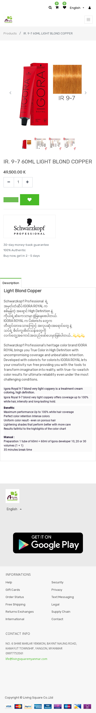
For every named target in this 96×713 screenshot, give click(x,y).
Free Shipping (15, 604)
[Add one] (27, 182)
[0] (57, 7)
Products (10, 33)
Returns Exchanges (20, 611)
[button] (10, 92)
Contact (57, 619)
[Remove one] (8, 182)
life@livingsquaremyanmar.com (26, 659)
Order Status (15, 597)
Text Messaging (62, 597)
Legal (55, 604)
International (15, 619)
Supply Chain (60, 611)
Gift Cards (13, 589)
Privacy (56, 589)
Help (9, 582)
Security (57, 582)
